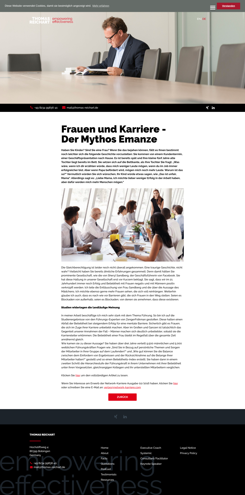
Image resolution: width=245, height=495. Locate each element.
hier (78, 375)
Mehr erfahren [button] (100, 5)
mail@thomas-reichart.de (82, 107)
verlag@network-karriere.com (122, 387)
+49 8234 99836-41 (46, 107)
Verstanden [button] (228, 6)
